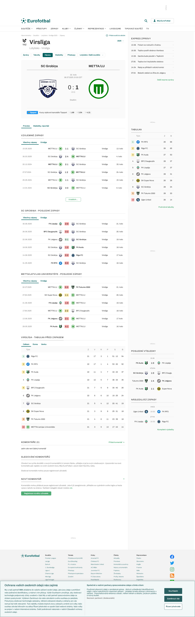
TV (147, 29)
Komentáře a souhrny (121, 564)
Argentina (139, 579)
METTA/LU (97, 66)
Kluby (65, 29)
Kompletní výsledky (165, 430)
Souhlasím (173, 591)
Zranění (70, 576)
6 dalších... (73, 200)
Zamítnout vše (173, 599)
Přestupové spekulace (75, 573)
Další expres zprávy (165, 80)
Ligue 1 (47, 570)
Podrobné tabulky (166, 207)
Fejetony (117, 570)
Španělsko (140, 576)
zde (71, 488)
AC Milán (94, 567)
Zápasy (55, 29)
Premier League (50, 558)
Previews (117, 561)
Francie (139, 567)
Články (116, 555)
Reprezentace (96, 29)
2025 (119, 41)
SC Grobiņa (49, 66)
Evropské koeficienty (75, 567)
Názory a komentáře (120, 567)
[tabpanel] (73, 174)
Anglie (138, 564)
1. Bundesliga (49, 567)
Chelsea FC (95, 561)
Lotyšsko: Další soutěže (90, 55)
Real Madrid (95, 579)
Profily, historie (119, 576)
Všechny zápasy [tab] (30, 142)
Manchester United (97, 564)
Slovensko (140, 561)
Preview (26, 126)
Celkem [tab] (26, 344)
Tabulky (36, 55)
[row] (73, 149)
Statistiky (59, 55)
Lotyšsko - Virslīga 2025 (49, 35)
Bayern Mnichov (96, 573)
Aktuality (117, 558)
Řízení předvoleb (173, 607)
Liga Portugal (49, 579)
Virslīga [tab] (43, 142)
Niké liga (48, 576)
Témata (70, 555)
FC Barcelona (95, 576)
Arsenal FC (95, 558)
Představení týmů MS (75, 558)
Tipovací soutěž (134, 29)
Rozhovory (117, 579)
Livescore (115, 29)
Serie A (47, 564)
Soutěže (26, 29)
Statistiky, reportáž (41, 126)
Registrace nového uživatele (36, 493)
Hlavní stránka (26, 35)
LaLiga (47, 561)
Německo (139, 573)
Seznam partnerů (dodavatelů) (101, 598)
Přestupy (41, 29)
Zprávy (26, 55)
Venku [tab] (44, 344)
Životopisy (117, 573)
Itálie (138, 570)
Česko (138, 558)
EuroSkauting (72, 561)
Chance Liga (49, 573)
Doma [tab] (35, 344)
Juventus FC (95, 570)
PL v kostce (72, 564)
